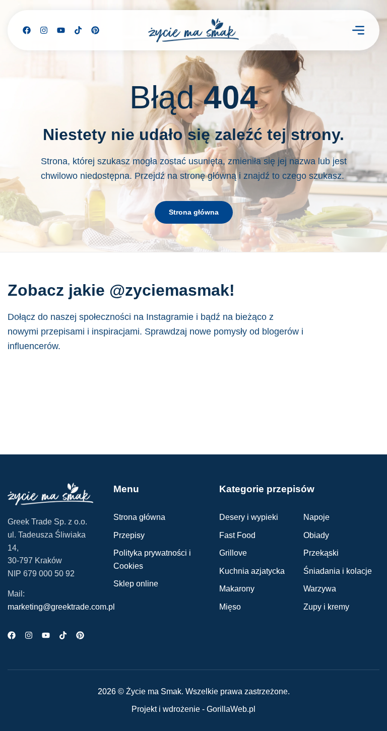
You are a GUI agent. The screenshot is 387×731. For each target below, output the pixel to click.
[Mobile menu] (358, 30)
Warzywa (319, 588)
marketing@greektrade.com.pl (61, 607)
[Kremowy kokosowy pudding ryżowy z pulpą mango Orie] (288, 395)
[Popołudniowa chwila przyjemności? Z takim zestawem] (225, 395)
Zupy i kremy (326, 607)
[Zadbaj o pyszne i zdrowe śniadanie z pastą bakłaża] (97, 395)
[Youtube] (61, 30)
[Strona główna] (193, 30)
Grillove (233, 553)
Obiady (316, 535)
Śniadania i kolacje (337, 571)
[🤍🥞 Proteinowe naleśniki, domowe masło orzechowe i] (161, 395)
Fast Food (237, 535)
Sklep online (135, 583)
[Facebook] (27, 30)
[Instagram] (44, 30)
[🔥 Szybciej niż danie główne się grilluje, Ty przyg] (34, 395)
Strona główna (139, 517)
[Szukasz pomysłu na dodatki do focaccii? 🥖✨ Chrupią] (352, 395)
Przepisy (129, 535)
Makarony (236, 588)
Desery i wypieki (248, 517)
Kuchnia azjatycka (252, 571)
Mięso (230, 607)
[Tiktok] (78, 30)
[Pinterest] (95, 30)
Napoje (316, 517)
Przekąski (321, 553)
